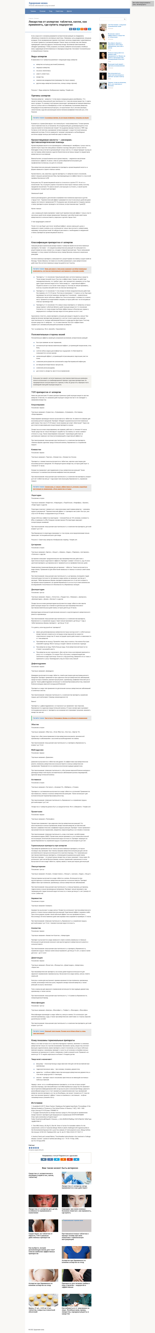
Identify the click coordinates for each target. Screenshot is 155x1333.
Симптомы (59, 11)
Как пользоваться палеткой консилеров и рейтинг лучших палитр (116, 75)
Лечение (42, 11)
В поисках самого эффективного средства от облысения (116, 35)
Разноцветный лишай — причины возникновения (116, 65)
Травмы (33, 11)
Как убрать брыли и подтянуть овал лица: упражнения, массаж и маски (115, 45)
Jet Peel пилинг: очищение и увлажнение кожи (117, 25)
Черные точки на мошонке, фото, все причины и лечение (117, 84)
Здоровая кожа (38, 3)
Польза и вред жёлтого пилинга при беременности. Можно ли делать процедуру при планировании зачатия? (116, 56)
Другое (69, 11)
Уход (50, 11)
